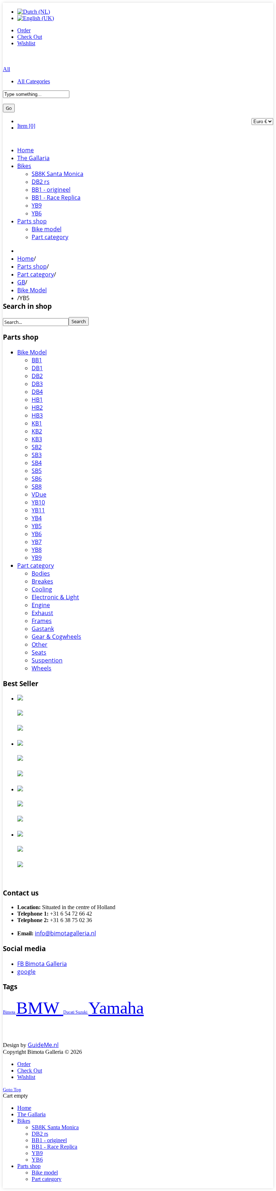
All (6, 69)
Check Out (29, 37)
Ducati (69, 1012)
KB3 (37, 439)
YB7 (37, 542)
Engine (41, 605)
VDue (39, 494)
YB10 (38, 502)
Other (39, 644)
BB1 (37, 360)
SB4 (37, 463)
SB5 (37, 471)
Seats (39, 652)
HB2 (37, 407)
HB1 (37, 400)
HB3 (37, 415)
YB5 (37, 526)
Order (24, 30)
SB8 (37, 486)
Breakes (42, 581)
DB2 (37, 376)
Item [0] (26, 126)
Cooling (42, 589)
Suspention (47, 660)
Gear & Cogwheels (56, 637)
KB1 (37, 423)
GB (21, 282)
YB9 (37, 558)
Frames (42, 621)
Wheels (41, 668)
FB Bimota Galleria (42, 964)
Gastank (43, 629)
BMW (39, 1007)
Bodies (41, 573)
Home (25, 258)
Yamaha (116, 1007)
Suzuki (81, 1012)
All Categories (33, 81)
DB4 (37, 392)
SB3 (37, 455)
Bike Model (32, 290)
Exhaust (42, 613)
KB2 (37, 431)
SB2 (37, 447)
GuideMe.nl (43, 1045)
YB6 (37, 534)
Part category (35, 274)
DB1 (37, 368)
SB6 (37, 479)
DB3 (37, 384)
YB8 (37, 550)
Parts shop (32, 266)
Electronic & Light (55, 597)
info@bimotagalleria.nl (65, 933)
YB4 (37, 518)
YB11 (38, 510)
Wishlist (26, 43)
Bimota (9, 1012)
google (26, 972)
